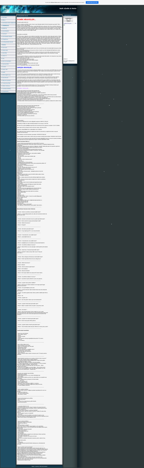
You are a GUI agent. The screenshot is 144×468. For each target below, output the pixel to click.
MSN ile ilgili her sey (6, 74)
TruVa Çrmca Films (6, 83)
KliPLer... (4, 20)
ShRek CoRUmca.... (6, 85)
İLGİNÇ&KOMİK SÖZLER (7, 42)
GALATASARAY (5, 31)
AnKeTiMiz (4, 53)
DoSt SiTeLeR (5, 77)
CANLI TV (4, 55)
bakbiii (3, 72)
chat (3, 58)
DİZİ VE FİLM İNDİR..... (7, 61)
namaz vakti (4, 69)
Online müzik (5, 50)
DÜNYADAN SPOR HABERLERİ (9, 22)
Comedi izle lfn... (5, 91)
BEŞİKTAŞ (4, 28)
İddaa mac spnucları (6, 80)
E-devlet (4, 66)
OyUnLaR (4, 33)
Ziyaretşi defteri (5, 63)
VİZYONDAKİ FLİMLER (7, 36)
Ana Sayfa (4, 17)
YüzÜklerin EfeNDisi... (6, 88)
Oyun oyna (4, 47)
